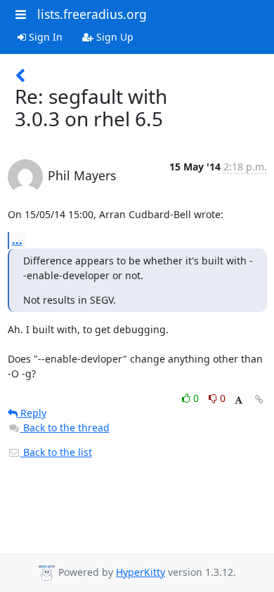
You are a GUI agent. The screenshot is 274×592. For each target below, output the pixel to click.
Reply (32, 412)
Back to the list (56, 452)
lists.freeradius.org (92, 14)
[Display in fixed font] (238, 400)
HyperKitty (140, 572)
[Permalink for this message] (259, 399)
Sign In (44, 36)
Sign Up (113, 36)
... (17, 240)
